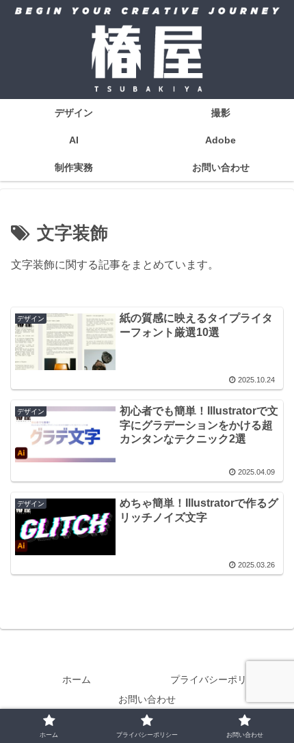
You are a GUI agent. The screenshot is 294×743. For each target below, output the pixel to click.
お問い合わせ (147, 699)
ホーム (76, 679)
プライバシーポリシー (218, 679)
